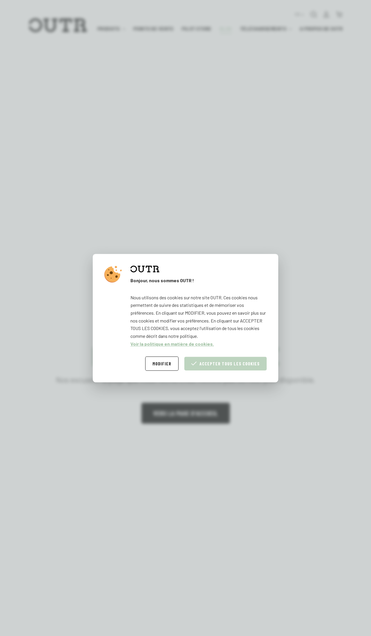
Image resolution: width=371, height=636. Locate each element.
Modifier (161, 363)
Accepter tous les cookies (229, 363)
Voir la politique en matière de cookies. (172, 343)
